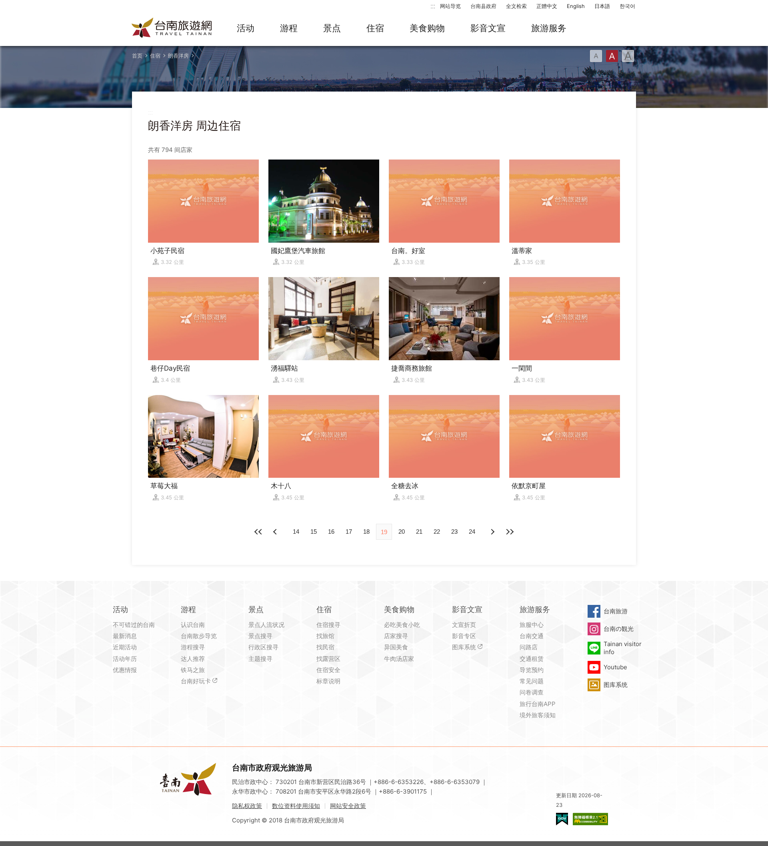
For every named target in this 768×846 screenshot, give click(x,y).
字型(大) (628, 56)
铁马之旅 (193, 670)
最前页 (258, 532)
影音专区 (464, 636)
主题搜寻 (260, 658)
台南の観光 (619, 629)
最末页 (510, 532)
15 (313, 531)
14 (296, 531)
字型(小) (596, 56)
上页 (492, 532)
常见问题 (532, 681)
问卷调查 (532, 692)
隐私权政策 (247, 806)
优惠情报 (125, 670)
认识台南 (193, 625)
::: (432, 5)
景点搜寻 (260, 636)
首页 (137, 55)
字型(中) (612, 56)
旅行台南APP (538, 704)
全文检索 (516, 6)
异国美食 (396, 647)
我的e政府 (562, 819)
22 (437, 531)
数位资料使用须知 (296, 806)
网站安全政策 (348, 806)
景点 (332, 28)
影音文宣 (488, 28)
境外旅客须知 (538, 715)
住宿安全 (328, 670)
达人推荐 (193, 658)
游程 (289, 28)
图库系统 (464, 647)
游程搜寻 (193, 647)
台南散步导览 (199, 636)
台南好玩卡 (196, 681)
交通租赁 (532, 658)
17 (349, 531)
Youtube (615, 667)
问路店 (529, 647)
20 (401, 531)
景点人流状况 (266, 625)
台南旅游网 (172, 28)
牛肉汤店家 (399, 658)
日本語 (602, 6)
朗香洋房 (178, 55)
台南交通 (532, 636)
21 (419, 531)
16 (331, 531)
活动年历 (125, 658)
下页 (276, 532)
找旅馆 (325, 636)
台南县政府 (483, 6)
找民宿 (325, 647)
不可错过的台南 (134, 625)
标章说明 (328, 681)
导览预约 (532, 670)
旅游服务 (548, 28)
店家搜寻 (396, 636)
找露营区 (328, 658)
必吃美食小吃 (402, 625)
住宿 (375, 28)
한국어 (627, 6)
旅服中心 (532, 625)
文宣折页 (464, 625)
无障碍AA (590, 819)
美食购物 (427, 28)
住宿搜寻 (328, 625)
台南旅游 (616, 611)
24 (472, 531)
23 (454, 531)
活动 (245, 28)
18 (366, 531)
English (576, 6)
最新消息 (125, 636)
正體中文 (546, 6)
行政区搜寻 (263, 647)
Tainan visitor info (623, 648)
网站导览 (450, 6)
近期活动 (125, 647)
